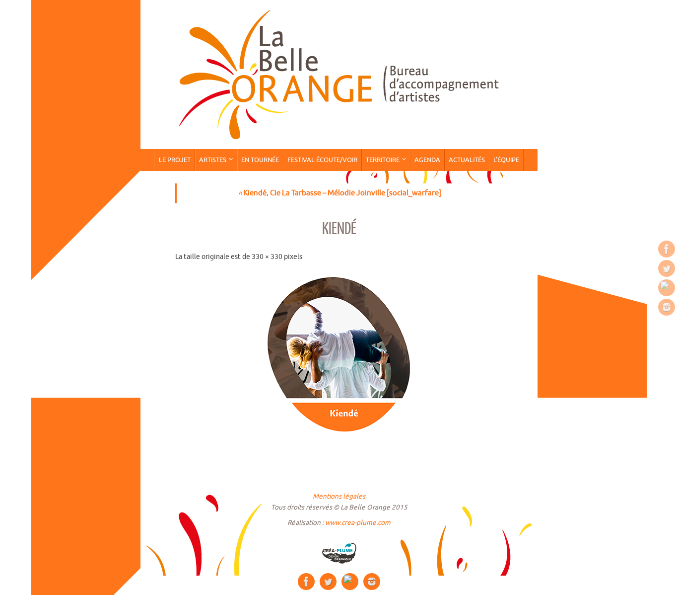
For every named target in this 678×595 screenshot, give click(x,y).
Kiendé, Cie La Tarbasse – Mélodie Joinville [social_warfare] (339, 193)
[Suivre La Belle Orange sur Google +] (666, 287)
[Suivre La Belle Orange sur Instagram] (666, 307)
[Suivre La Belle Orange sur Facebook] (666, 249)
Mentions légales (339, 496)
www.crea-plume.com (358, 522)
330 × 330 (267, 257)
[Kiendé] (339, 356)
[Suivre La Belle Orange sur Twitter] (666, 268)
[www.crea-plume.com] (339, 553)
